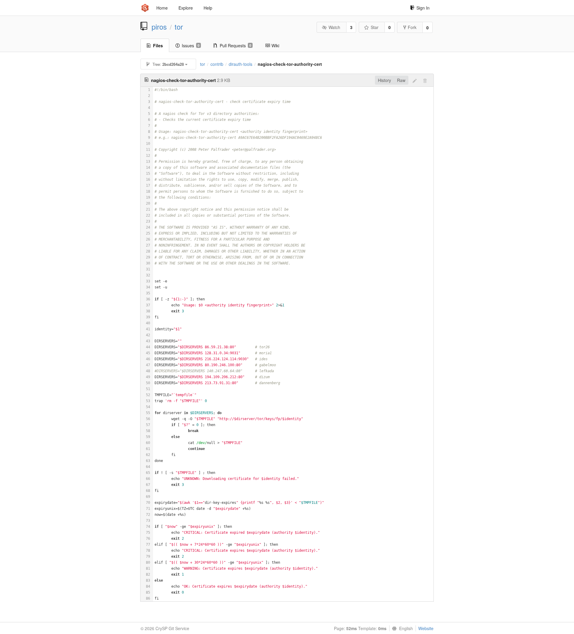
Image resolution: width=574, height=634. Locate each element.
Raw (401, 80)
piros (159, 27)
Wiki (275, 45)
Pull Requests (235, 45)
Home (162, 8)
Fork (412, 27)
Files (158, 45)
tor (179, 27)
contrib (216, 64)
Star (374, 27)
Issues (190, 45)
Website (425, 628)
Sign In (423, 8)
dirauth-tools (240, 64)
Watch (334, 27)
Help (208, 8)
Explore (185, 8)
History (384, 80)
